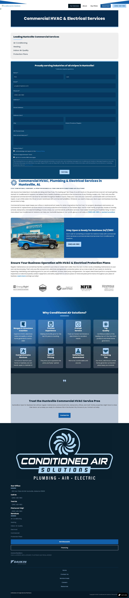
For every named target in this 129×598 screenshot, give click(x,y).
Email (15, 82)
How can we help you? (20, 135)
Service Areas (64, 578)
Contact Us (64, 574)
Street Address (18, 107)
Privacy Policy (40, 151)
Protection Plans (16, 537)
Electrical (14, 529)
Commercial (15, 533)
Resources (64, 586)
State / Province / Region (73, 123)
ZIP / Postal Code (18, 131)
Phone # (16, 91)
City (14, 123)
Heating (13, 522)
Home (64, 570)
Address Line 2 (18, 115)
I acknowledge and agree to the (30, 151)
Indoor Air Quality (17, 526)
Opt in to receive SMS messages (25, 157)
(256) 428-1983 (73, 244)
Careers (64, 582)
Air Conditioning (16, 519)
